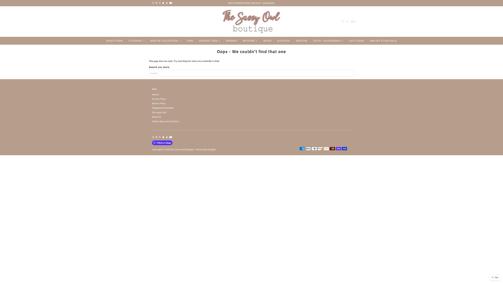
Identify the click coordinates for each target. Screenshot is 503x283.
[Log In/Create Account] (347, 21)
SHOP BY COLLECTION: (164, 40)
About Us (156, 116)
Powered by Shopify (205, 149)
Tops (190, 40)
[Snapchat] (163, 3)
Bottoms (249, 40)
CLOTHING (136, 40)
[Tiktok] (166, 3)
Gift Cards (356, 40)
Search (155, 94)
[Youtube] (171, 3)
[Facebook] (153, 3)
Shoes (267, 40)
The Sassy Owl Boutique (182, 149)
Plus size (283, 40)
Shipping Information (163, 107)
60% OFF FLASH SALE (383, 40)
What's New (114, 40)
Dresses (231, 40)
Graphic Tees (208, 40)
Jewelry (301, 40)
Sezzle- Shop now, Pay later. (165, 121)
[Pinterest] (159, 3)
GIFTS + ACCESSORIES (327, 40)
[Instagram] (156, 3)
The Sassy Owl (159, 112)
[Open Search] (343, 21)
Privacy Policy (159, 98)
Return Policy (159, 103)
